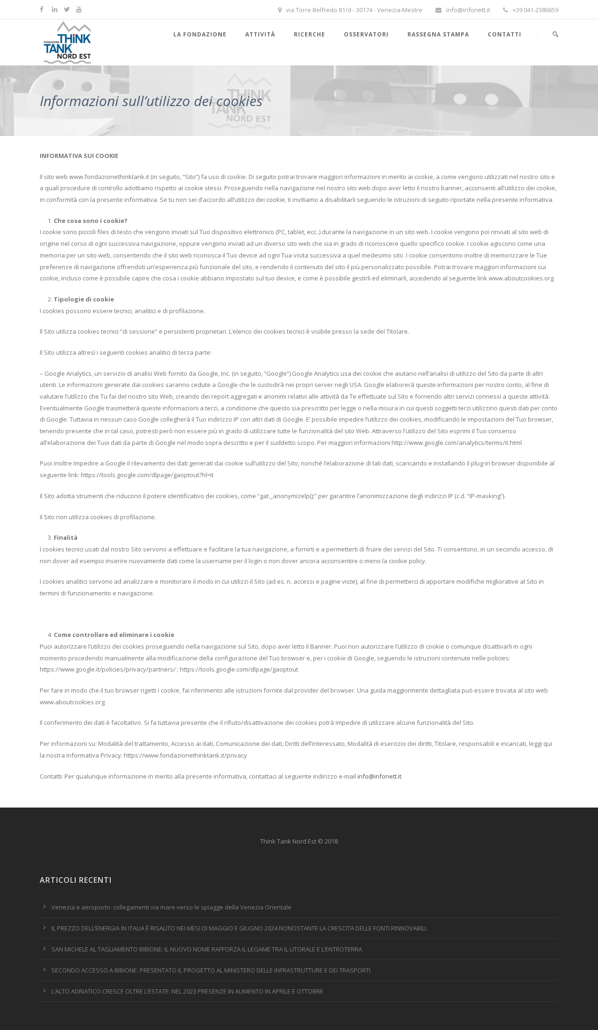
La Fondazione (200, 34)
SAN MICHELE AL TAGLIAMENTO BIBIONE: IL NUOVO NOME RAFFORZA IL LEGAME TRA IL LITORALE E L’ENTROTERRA (206, 949)
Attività (260, 34)
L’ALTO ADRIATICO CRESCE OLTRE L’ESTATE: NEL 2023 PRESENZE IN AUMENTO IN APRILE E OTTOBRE (187, 991)
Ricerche (309, 34)
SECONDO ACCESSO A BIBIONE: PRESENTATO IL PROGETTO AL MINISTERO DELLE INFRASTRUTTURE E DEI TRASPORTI (210, 970)
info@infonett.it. (380, 776)
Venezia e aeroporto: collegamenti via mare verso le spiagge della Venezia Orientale (171, 907)
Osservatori (366, 34)
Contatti (504, 34)
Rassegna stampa (438, 34)
